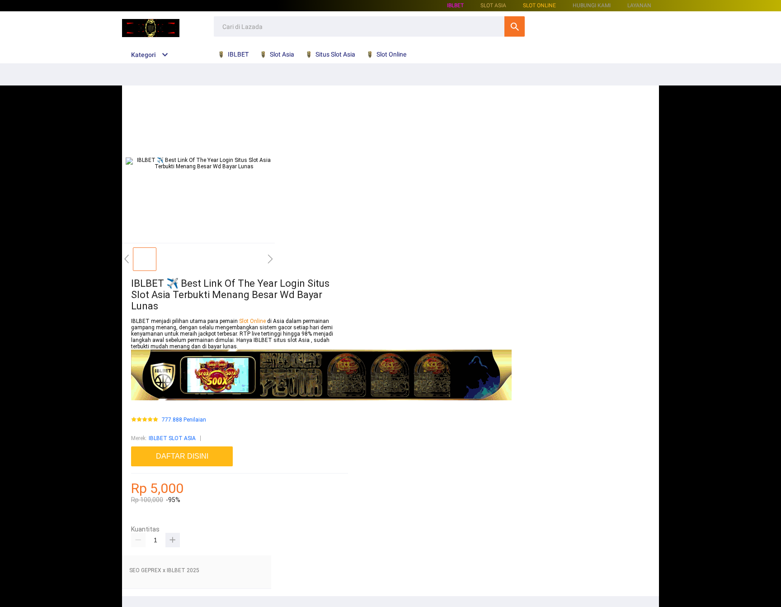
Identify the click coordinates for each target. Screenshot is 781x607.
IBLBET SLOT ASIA (172, 438)
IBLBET (455, 5)
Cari (514, 26)
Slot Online (539, 5)
